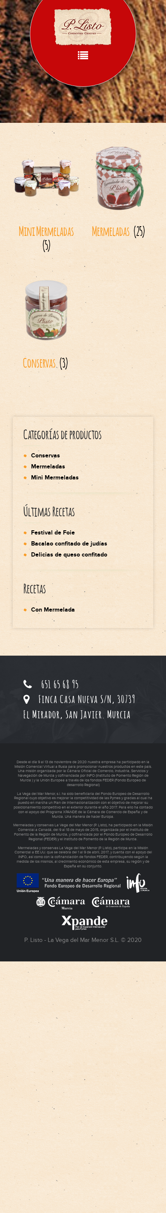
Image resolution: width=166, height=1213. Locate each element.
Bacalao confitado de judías (69, 543)
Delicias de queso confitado (69, 554)
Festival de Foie (53, 532)
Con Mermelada (53, 609)
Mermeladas (48, 466)
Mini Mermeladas (55, 477)
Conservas (45, 455)
